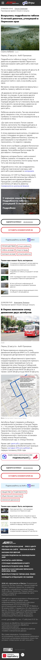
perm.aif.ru (15, 444)
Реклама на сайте (10, 549)
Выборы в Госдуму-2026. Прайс (15, 566)
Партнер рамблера (20, 649)
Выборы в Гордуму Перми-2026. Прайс (18, 574)
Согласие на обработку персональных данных (19, 623)
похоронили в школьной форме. (15, 186)
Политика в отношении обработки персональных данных (15, 626)
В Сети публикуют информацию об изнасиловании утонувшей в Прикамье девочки (23, 285)
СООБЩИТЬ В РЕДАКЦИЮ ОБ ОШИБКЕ (17, 577)
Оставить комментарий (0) (20, 230)
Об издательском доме (12, 546)
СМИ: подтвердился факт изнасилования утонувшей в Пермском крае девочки (23, 277)
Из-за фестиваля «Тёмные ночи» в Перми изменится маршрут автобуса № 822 (23, 523)
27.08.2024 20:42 (7, 9)
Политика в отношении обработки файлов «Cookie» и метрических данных (18, 630)
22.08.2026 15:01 (6, 303)
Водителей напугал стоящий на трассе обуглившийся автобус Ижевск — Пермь (23, 516)
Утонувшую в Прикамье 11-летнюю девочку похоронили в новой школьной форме (24, 264)
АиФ (17, 52)
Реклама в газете (27, 549)
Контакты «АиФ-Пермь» (12, 560)
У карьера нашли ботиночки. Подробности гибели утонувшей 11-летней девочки (20, 201)
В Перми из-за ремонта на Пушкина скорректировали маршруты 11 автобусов (23, 530)
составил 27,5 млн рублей (18, 448)
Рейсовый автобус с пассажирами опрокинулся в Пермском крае (21, 510)
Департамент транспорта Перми (15, 418)
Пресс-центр (30, 546)
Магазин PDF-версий (11, 552)
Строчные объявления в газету (16, 563)
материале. (29, 171)
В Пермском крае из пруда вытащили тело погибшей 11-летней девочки (24, 291)
